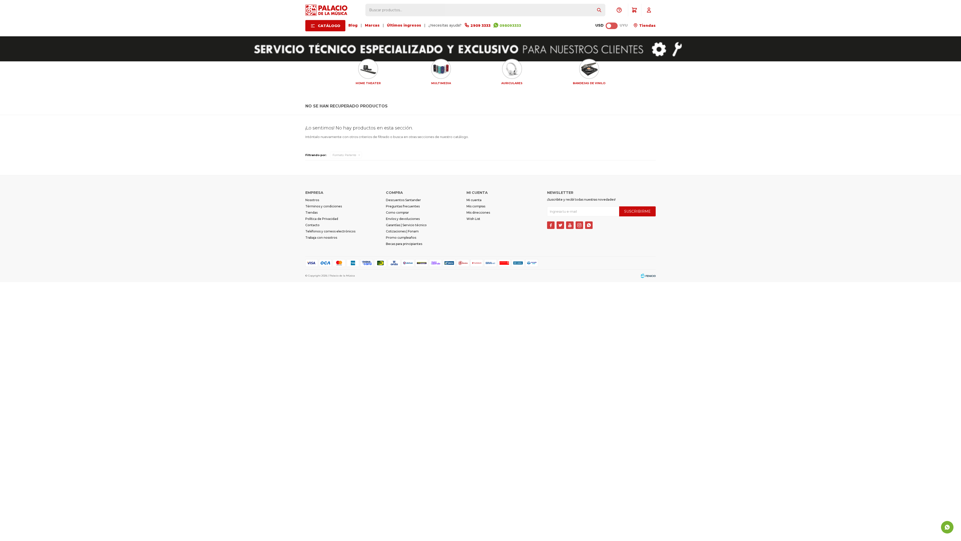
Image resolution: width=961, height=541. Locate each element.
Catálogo (329, 26)
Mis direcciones (478, 212)
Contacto (312, 225)
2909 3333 (480, 25)
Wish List (473, 219)
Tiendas (647, 25)
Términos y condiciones (323, 206)
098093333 (510, 25)
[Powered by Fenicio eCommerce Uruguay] (648, 276)
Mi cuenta (474, 200)
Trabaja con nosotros (321, 237)
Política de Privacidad (321, 219)
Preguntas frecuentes (403, 206)
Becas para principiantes (404, 244)
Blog (353, 25)
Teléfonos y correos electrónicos (330, 231)
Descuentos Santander (403, 200)
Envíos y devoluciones (403, 219)
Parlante (344, 155)
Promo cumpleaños (401, 237)
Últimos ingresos (404, 25)
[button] (599, 10)
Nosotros (312, 200)
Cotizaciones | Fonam (402, 231)
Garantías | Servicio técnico (406, 225)
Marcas (372, 25)
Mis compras (475, 206)
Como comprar (397, 212)
